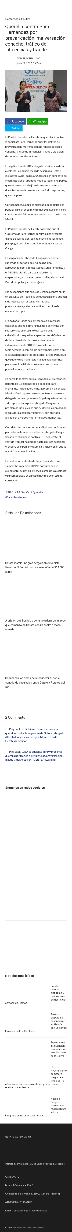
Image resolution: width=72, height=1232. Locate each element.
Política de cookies (54, 1163)
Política (25, 19)
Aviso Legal (36, 1163)
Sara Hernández (16, 497)
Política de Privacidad (16, 1163)
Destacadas (12, 19)
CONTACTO (12, 1176)
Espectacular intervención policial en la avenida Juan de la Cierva (58, 1049)
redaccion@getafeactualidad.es (30, 1210)
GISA (10, 492)
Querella (38, 492)
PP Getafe (23, 492)
